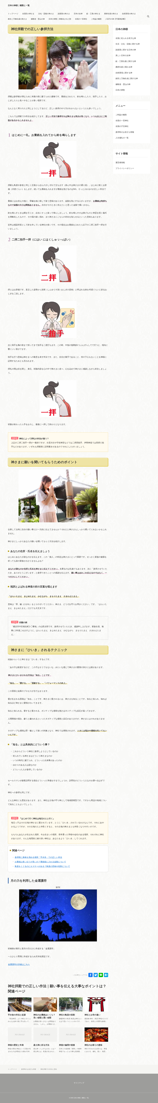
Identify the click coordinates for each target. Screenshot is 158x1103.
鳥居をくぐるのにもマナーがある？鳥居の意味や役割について (42, 866)
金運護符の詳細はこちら (19, 964)
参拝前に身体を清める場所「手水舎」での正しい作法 (38, 857)
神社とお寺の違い (92, 1015)
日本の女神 (78, 14)
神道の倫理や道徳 (67, 1045)
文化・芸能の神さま (46, 14)
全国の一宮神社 (81, 19)
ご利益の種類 (96, 19)
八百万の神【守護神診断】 (115, 19)
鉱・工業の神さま (93, 14)
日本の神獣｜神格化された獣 (60, 19)
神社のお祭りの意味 (93, 1045)
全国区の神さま (28, 14)
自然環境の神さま (129, 14)
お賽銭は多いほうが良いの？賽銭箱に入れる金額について (40, 862)
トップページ (13, 14)
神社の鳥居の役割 (67, 1015)
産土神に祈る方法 (41, 1045)
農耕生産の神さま (111, 14)
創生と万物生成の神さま (17, 19)
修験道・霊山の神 (38, 19)
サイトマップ (79, 1083)
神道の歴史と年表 (16, 1045)
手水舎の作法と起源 (17, 1015)
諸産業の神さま (64, 14)
